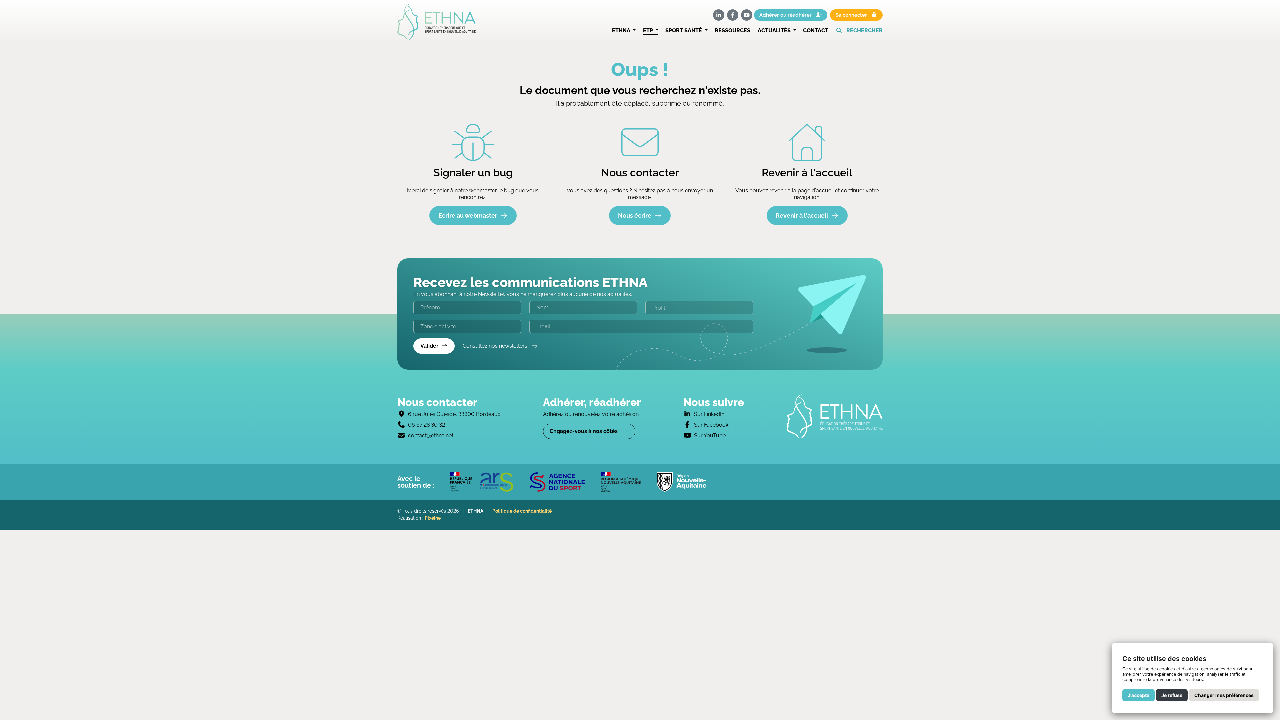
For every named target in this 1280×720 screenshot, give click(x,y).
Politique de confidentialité (522, 511)
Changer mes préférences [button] (1224, 695)
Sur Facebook (711, 425)
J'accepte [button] (1138, 695)
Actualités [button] (775, 30)
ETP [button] (648, 30)
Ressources (732, 30)
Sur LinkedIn (709, 414)
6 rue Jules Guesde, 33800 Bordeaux (454, 414)
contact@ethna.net (430, 435)
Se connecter (851, 15)
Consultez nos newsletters (496, 346)
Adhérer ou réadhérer (786, 15)
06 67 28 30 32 (426, 425)
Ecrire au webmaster (467, 215)
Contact (815, 30)
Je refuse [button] (1171, 695)
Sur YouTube (710, 435)
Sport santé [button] (684, 30)
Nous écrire (634, 215)
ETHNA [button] (622, 30)
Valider (429, 346)
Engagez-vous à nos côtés (584, 431)
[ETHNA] (835, 416)
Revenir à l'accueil (802, 215)
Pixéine (433, 518)
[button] (859, 31)
